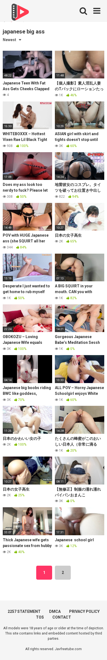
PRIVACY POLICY (84, 611)
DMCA (55, 611)
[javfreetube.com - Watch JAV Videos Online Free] (19, 14)
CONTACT (61, 617)
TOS (40, 617)
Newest (9, 40)
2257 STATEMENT (24, 611)
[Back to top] (96, 649)
